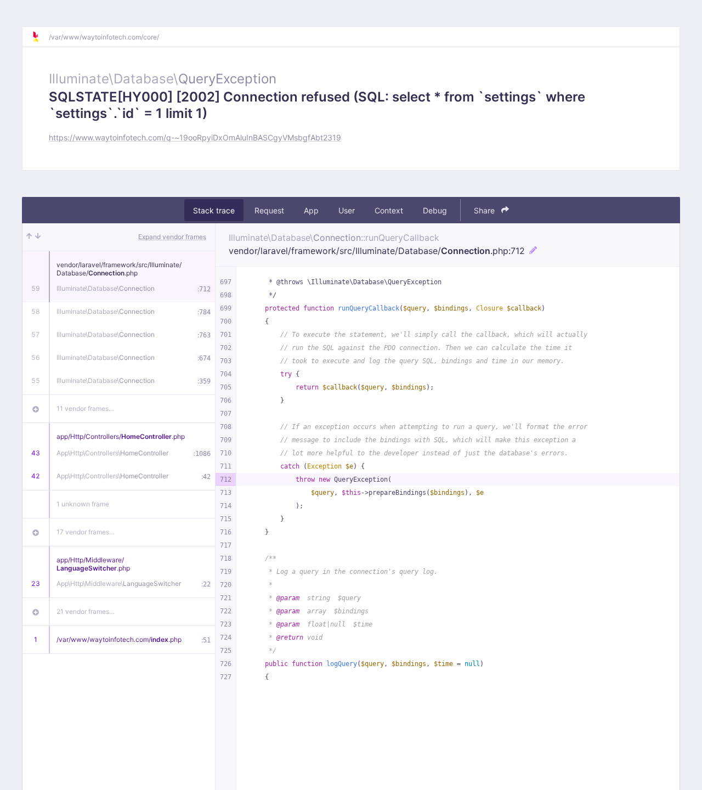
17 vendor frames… (85, 532)
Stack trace (214, 210)
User (346, 210)
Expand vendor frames (172, 237)
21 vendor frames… (85, 611)
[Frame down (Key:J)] (38, 237)
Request (269, 210)
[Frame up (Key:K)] (29, 237)
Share (485, 210)
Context (389, 210)
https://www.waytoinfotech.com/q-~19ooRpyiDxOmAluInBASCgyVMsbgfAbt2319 (195, 137)
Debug (435, 210)
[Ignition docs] (40, 36)
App (311, 210)
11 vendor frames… (85, 408)
